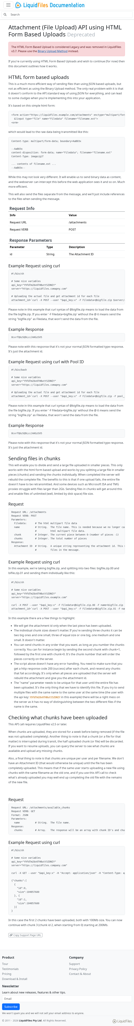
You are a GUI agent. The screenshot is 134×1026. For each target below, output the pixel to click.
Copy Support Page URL (27, 935)
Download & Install (14, 979)
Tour (5, 964)
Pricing (6, 974)
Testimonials (10, 969)
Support (74, 964)
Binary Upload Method (53, 51)
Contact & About (80, 974)
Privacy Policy (78, 969)
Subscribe (10, 1007)
